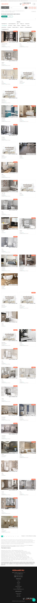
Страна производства (12, 23)
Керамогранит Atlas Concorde (26, 553)
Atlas (2, 473)
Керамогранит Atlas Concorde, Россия (7, 554)
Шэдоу (21, 193)
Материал (9, 27)
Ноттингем (3, 286)
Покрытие (21, 27)
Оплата (18, 583)
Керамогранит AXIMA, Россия (13, 557)
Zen (20, 43)
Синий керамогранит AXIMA (15, 559)
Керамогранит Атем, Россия (5, 553)
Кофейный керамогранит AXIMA (27, 558)
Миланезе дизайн (4, 43)
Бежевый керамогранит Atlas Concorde (7, 555)
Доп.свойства (4, 27)
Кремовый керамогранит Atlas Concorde (22, 556)
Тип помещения (4, 25)
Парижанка (3, 118)
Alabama (3, 62)
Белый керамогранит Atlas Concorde (20, 554)
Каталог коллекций (8, 10)
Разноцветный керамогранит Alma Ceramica (23, 552)
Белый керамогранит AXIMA (5, 558)
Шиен (20, 118)
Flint (2, 379)
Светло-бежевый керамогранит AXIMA (27, 559)
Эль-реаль (3, 99)
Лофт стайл (3, 193)
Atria (2, 361)
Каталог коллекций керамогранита (18, 10)
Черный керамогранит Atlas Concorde (21, 555)
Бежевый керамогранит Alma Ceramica (7, 551)
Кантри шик (3, 342)
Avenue (3, 491)
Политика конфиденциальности (18, 589)
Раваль (21, 305)
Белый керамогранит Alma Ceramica (17, 550)
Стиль (28, 25)
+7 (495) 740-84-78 (26, 3)
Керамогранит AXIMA (4, 557)
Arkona (3, 454)
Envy (20, 491)
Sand (20, 379)
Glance (3, 529)
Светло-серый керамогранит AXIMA (7, 560)
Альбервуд (3, 267)
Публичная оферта (18, 586)
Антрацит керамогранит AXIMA (24, 557)
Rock (2, 249)
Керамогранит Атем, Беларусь (26, 552)
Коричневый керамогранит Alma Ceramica (8, 552)
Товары (10, 16)
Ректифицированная (28, 27)
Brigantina (3, 230)
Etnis (2, 510)
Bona (2, 211)
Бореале (3, 155)
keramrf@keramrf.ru (20, 573)
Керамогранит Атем (17, 552)
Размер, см (22, 23)
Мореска (21, 417)
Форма (14, 25)
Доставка (18, 582)
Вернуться (34, 11)
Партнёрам (18, 587)
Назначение (27, 23)
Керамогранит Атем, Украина (16, 553)
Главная (2, 10)
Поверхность (23, 25)
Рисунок (18, 25)
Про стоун (3, 305)
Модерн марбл (22, 267)
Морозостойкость (15, 27)
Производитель (4, 23)
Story (2, 81)
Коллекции (4, 16)
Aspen (21, 454)
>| (17, 536)
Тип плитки (10, 25)
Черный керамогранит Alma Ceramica (21, 551)
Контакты (18, 594)
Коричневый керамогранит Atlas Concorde (8, 556)
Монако (21, 342)
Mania (2, 323)
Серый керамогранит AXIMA (5, 559)
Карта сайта (18, 596)
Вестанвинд (3, 417)
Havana (21, 230)
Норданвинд (4, 435)
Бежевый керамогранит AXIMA (16, 558)
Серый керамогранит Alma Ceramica (7, 552)
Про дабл (21, 81)
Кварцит (21, 155)
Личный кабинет (18, 593)
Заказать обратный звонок (25, 4)
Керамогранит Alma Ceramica (6, 550)
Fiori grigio (3, 137)
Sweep (3, 398)
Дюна (2, 174)
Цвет (18, 23)
